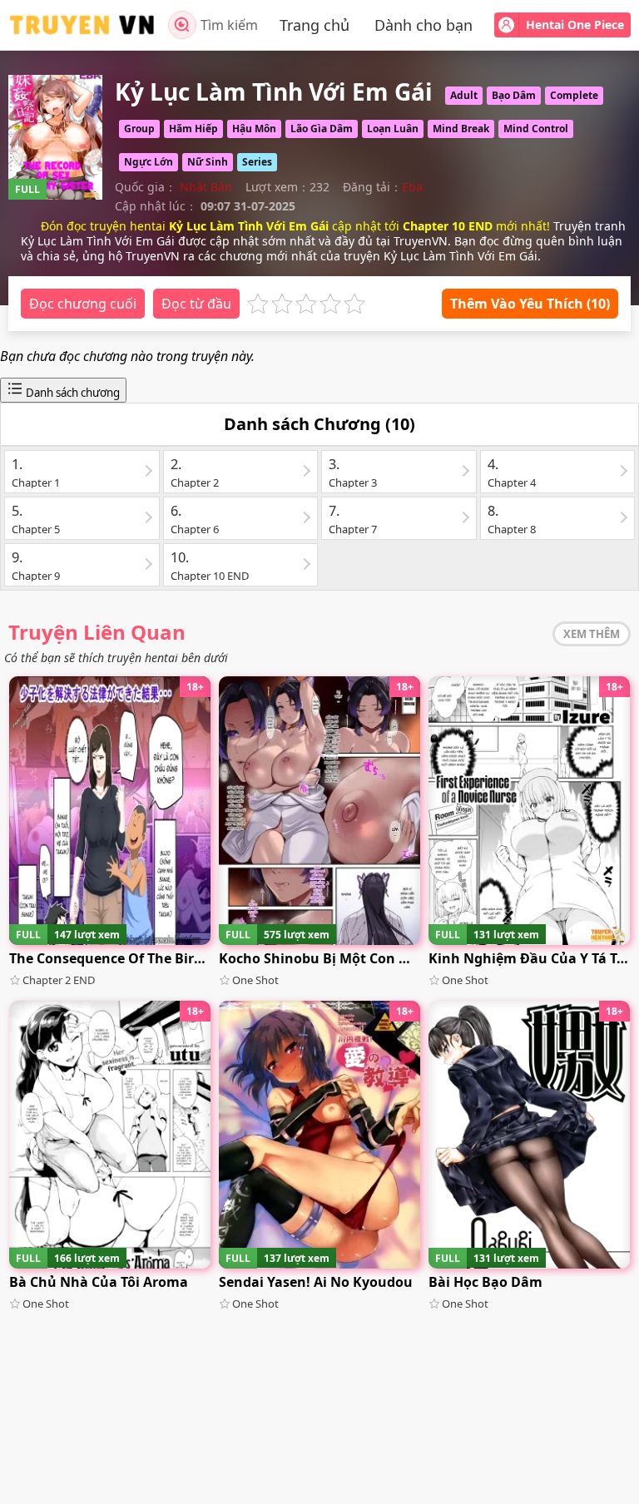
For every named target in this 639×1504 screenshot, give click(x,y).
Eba (412, 187)
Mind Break (461, 128)
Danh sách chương (71, 392)
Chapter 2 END (58, 979)
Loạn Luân (393, 128)
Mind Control (535, 128)
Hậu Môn (254, 128)
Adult (464, 95)
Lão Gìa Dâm (321, 128)
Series (257, 162)
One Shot (255, 979)
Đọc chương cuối (82, 303)
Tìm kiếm (229, 25)
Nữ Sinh (207, 162)
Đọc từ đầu (196, 303)
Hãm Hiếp (193, 128)
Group (139, 128)
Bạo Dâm (514, 95)
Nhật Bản (206, 187)
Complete (574, 95)
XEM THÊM (591, 633)
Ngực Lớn (148, 162)
